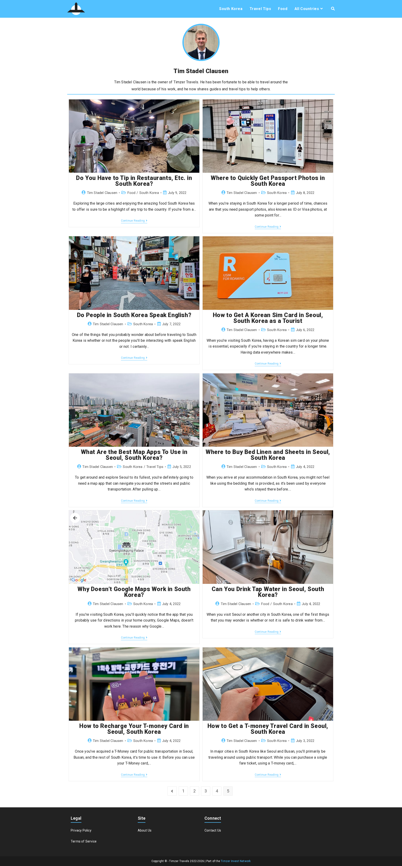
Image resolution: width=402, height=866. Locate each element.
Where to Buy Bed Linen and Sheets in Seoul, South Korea (268, 455)
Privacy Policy (81, 830)
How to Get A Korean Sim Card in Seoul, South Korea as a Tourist (268, 318)
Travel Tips (154, 467)
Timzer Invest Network (236, 861)
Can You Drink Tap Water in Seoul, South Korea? (268, 592)
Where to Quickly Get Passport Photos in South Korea (268, 181)
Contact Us (212, 830)
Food (131, 193)
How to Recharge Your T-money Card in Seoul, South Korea (134, 729)
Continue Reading (134, 221)
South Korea (149, 193)
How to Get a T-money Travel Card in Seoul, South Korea (268, 729)
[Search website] (333, 9)
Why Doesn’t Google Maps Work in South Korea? (134, 592)
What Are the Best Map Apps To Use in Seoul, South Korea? (134, 455)
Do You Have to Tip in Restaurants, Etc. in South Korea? (134, 181)
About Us (145, 830)
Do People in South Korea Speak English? (134, 315)
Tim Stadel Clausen (102, 193)
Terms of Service (84, 841)
